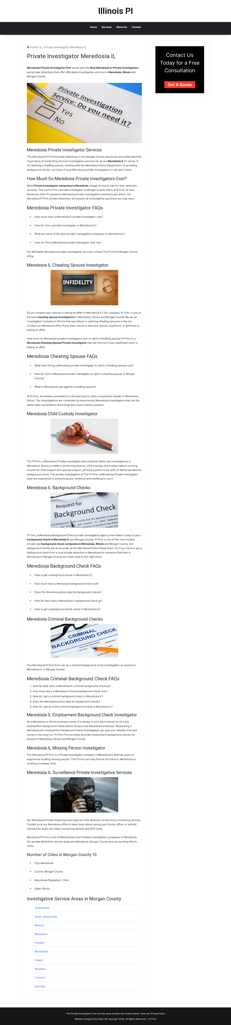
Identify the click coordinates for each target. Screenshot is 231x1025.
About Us (121, 27)
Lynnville (40, 986)
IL (41, 47)
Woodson (40, 969)
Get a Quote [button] (180, 84)
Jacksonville (42, 907)
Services (107, 27)
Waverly (39, 925)
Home (93, 27)
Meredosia (41, 934)
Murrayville (41, 951)
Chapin (39, 960)
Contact (136, 27)
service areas (104, 1013)
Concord (40, 977)
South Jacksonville (46, 916)
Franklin (39, 942)
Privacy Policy (158, 1013)
